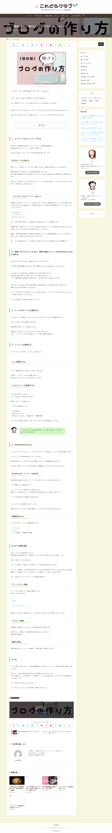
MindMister (14, 153)
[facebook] (54, 825)
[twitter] (56, 825)
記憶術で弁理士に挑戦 (88, 76)
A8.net (14, 600)
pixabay (64, 569)
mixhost (32, 327)
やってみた (84, 98)
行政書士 (91, 100)
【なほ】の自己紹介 (92, 172)
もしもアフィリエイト (18, 605)
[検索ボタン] (84, 16)
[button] (13, 45)
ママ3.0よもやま (12, 30)
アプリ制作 (85, 56)
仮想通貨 (84, 66)
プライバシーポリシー (58, 827)
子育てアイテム (97, 98)
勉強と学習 (85, 73)
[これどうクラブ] (56, 7)
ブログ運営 (85, 59)
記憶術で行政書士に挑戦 (88, 83)
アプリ (90, 98)
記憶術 (96, 100)
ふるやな (18, 760)
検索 (101, 44)
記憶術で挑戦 (85, 80)
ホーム (49, 827)
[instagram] (58, 825)
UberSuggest (16, 212)
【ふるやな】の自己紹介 (92, 204)
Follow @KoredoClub (41, 712)
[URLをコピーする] (69, 45)
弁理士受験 (84, 100)
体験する (84, 70)
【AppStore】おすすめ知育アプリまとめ (91, 128)
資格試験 (83, 103)
